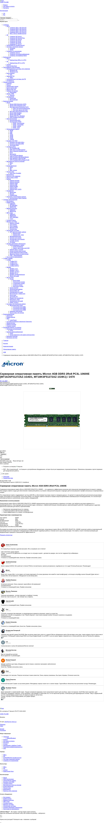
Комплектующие (8, 101)
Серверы (6, 24)
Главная (5, 340)
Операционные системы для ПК (16, 79)
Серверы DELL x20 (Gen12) (18, 32)
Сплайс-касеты (14, 240)
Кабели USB (13, 185)
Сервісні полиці (18, 285)
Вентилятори (14, 99)
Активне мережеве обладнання (16, 243)
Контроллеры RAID (15, 121)
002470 (9, 462)
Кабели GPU (13, 188)
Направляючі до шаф (16, 292)
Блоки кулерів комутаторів (18, 251)
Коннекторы (13, 229)
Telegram (2, 724)
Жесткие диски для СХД (20, 110)
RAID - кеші (16, 127)
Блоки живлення (11, 166)
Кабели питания (14, 180)
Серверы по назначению (14, 51)
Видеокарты (10, 174)
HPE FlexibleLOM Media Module (19, 157)
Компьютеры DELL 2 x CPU (18, 60)
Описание (6, 476)
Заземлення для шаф (16, 301)
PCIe (11, 152)
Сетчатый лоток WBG (19, 308)
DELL (8, 26)
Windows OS (13, 70)
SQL (11, 74)
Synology (12, 48)
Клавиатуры (13, 195)
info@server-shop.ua (10, 721)
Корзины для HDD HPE (17, 143)
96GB (11, 130)
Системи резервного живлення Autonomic (19, 321)
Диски (8, 102)
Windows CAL (14, 71)
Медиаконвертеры (15, 236)
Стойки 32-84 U (14, 265)
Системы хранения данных (14, 47)
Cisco (11, 218)
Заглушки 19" (14, 296)
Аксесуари (13, 295)
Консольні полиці (18, 286)
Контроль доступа (11, 337)
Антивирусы (10, 80)
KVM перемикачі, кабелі (17, 245)
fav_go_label (3, 381)
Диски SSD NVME (15, 114)
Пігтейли (12, 242)
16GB (11, 135)
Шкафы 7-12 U (14, 270)
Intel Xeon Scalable (15, 173)
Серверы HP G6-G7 (16, 44)
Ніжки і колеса (14, 302)
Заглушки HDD (14, 145)
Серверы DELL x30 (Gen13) (18, 30)
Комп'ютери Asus (11, 66)
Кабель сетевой (14, 223)
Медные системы (11, 221)
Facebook (3, 730)
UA (4, 13)
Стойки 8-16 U (14, 264)
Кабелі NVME (14, 186)
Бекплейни (13, 92)
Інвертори (9, 315)
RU (4, 15)
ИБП (7, 318)
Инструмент (10, 201)
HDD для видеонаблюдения (21, 108)
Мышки (12, 193)
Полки (11, 279)
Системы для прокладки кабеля (16, 304)
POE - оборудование (16, 255)
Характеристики (8, 478)
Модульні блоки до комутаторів (19, 254)
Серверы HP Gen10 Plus (17, 38)
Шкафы (8, 267)
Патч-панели (13, 226)
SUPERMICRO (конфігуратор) (15, 45)
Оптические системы (12, 230)
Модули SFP (17, 233)
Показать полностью (6, 535)
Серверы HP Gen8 (15, 42)
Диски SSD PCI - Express (17, 116)
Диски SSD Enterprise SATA (18, 104)
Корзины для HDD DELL (17, 142)
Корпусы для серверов (13, 176)
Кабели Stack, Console (16, 249)
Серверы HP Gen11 (16, 36)
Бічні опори (16, 280)
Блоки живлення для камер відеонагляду (22, 335)
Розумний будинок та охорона (12, 327)
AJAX (11, 330)
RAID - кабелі (17, 126)
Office (11, 77)
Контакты (6, 8)
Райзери (9, 83)
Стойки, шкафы (8, 258)
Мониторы (13, 192)
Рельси (8, 85)
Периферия (10, 191)
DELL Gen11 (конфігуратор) (18, 33)
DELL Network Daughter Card (18, 151)
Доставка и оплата (8, 6)
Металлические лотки (16, 305)
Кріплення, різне (15, 299)
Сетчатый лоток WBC (19, 307)
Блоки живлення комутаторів (18, 252)
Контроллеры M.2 (15, 120)
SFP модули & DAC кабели (18, 232)
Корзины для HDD (11, 141)
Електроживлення (8, 314)
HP (7, 35)
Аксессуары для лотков (17, 312)
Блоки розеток (14, 287)
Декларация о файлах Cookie (12, 745)
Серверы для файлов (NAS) (18, 55)
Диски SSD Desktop (16, 113)
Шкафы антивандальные (17, 274)
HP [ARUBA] (13, 205)
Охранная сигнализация (13, 329)
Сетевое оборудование (10, 199)
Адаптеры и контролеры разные (16, 196)
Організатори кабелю (16, 289)
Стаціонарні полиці (19, 283)
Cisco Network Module (16, 155)
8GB (11, 133)
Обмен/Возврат (11, 738)
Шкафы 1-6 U (14, 268)
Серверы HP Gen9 (15, 41)
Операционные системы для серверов (18, 69)
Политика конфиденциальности (12, 747)
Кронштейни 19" (15, 290)
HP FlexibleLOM (14, 148)
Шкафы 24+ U (14, 273)
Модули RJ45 (14, 227)
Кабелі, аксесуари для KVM (21, 248)
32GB (11, 136)
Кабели (8, 179)
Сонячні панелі (11, 326)
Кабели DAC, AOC (18, 235)
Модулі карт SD (11, 89)
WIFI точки (9, 213)
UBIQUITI (12, 204)
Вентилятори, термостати (17, 293)
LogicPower (13, 320)
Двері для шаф (14, 276)
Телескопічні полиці (19, 282)
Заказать (3, 454)
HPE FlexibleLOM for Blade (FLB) (19, 160)
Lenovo (8, 64)
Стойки (8, 260)
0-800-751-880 (4, 2)
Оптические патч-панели (17, 239)
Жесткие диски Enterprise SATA (19, 107)
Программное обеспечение (11, 67)
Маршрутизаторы (11, 208)
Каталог (5, 343)
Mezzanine (13, 154)
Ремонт (5, 5)
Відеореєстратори (11, 336)
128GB (12, 139)
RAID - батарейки (18, 124)
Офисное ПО (10, 76)
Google (2, 729)
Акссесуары (10, 277)
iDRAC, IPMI (10, 94)
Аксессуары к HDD (12, 177)
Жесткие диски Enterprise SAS (19, 111)
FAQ (4, 748)
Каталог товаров (6, 18)
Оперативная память (12, 129)
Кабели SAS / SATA (15, 189)
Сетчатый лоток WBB (19, 310)
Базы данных (10, 73)
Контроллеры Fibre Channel (18, 198)
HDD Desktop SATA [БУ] (17, 117)
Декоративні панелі (12, 86)
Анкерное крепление (16, 311)
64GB (11, 138)
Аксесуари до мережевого (14, 257)
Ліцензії (12, 95)
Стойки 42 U (13, 263)
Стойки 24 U (13, 261)
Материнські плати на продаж (15, 161)
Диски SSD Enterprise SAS (18, 105)
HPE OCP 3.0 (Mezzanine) (17, 149)
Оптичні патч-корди (15, 238)
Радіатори (13, 98)
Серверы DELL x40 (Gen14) (18, 29)
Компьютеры (7, 57)
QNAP (11, 49)
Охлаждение (10, 96)
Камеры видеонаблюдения (14, 332)
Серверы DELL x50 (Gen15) (18, 27)
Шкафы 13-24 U (14, 271)
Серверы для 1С (15, 52)
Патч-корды (13, 224)
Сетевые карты (11, 146)
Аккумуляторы (10, 323)
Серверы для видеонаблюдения (19, 54)
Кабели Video (14, 183)
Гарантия (6, 736)
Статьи (5, 744)
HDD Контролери (11, 119)
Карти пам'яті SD (11, 88)
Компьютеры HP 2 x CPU (17, 63)
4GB (11, 132)
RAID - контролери (18, 123)
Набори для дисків (12, 91)
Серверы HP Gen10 (16, 39)
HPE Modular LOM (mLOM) (18, 158)
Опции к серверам (8, 82)
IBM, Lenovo (13, 170)
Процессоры (10, 171)
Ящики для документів (16, 298)
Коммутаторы (10, 202)
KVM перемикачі (18, 246)
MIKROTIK (13, 207)
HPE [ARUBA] (14, 217)
